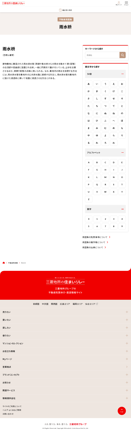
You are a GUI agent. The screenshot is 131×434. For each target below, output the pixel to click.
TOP (121, 412)
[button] (105, 74)
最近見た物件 (67, 10)
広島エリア (65, 304)
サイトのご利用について (12, 406)
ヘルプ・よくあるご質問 (12, 410)
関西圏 (54, 304)
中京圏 (45, 304)
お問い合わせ (8, 414)
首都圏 (36, 304)
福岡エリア (78, 304)
